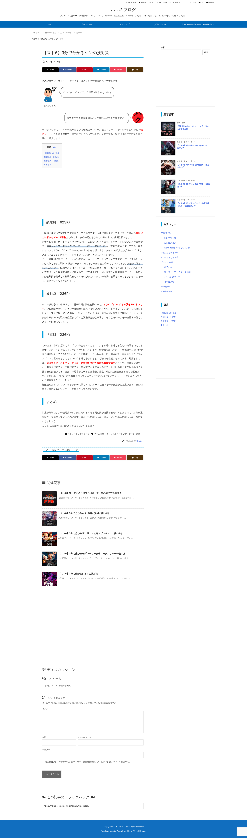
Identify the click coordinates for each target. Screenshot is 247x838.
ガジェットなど (169, 257)
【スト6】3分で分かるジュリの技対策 (78, 573)
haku (139, 441)
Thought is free (139, 831)
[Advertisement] (93, 190)
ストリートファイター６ (72, 32)
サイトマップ (132, 2)
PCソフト (170, 238)
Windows (170, 243)
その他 (165, 286)
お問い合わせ (146, 2)
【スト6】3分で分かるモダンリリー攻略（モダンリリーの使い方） (93, 553)
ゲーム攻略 (51, 32)
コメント (46, 708)
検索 (163, 47)
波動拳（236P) (51, 157)
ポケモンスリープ (173, 277)
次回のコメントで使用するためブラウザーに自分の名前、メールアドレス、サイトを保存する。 (88, 762)
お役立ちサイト (169, 252)
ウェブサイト (48, 749)
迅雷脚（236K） (52, 160)
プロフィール (191, 2)
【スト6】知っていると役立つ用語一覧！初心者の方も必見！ (90, 493)
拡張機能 (166, 291)
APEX (168, 267)
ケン (108, 433)
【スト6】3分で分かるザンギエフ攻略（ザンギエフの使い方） (90, 533)
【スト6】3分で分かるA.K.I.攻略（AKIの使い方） (84, 513)
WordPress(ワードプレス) (177, 247)
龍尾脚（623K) (51, 153)
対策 (138, 433)
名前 (45, 737)
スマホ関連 (167, 281)
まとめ (47, 164)
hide (54, 147)
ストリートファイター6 (123, 433)
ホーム (38, 32)
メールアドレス (85, 737)
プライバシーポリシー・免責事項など (168, 2)
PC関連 (166, 233)
